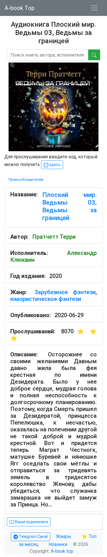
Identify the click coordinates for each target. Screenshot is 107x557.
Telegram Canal (33, 536)
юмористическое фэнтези (45, 299)
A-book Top (20, 8)
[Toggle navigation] (94, 8)
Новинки (58, 544)
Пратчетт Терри (54, 236)
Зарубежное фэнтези (65, 292)
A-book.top (62, 551)
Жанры (64, 536)
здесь (54, 164)
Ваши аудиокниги (31, 521)
